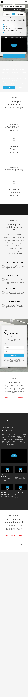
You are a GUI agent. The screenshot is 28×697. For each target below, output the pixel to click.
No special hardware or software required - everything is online (14, 108)
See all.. (24, 406)
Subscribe (14, 355)
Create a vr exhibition (14, 56)
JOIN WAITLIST (9, 87)
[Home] (2, 2)
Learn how (14, 130)
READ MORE (21, 87)
